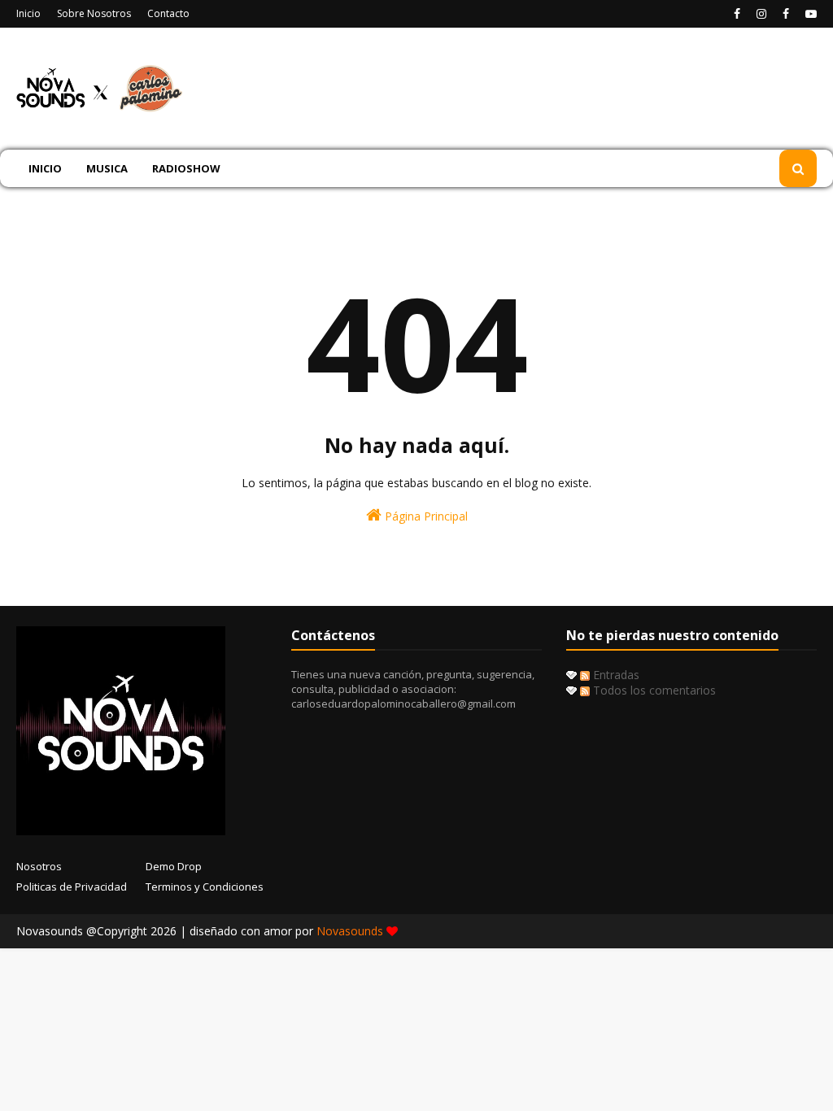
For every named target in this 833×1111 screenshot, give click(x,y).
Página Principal (425, 516)
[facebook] (737, 14)
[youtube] (809, 14)
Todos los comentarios (653, 690)
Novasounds (351, 931)
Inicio (28, 13)
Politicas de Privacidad (71, 886)
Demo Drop (174, 866)
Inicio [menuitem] (45, 168)
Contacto (168, 13)
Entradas (614, 674)
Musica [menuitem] (107, 168)
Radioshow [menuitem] (186, 168)
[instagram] (761, 14)
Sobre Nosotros (94, 13)
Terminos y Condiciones (205, 886)
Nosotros (39, 866)
